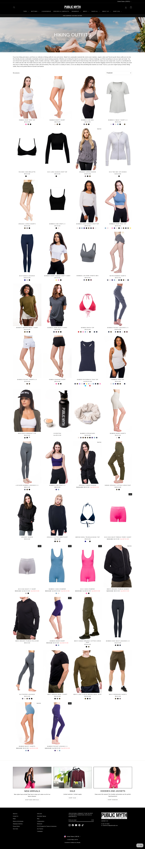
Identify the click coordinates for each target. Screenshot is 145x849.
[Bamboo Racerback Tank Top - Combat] (77, 384)
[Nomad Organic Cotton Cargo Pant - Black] (119, 489)
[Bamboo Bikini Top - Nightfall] (97, 332)
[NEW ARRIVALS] (32, 777)
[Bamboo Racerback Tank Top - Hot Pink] (100, 384)
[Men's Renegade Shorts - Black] (118, 698)
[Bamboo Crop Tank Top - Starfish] (121, 228)
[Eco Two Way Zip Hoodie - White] (117, 176)
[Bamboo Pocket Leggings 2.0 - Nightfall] (120, 332)
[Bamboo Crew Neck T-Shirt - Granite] (54, 332)
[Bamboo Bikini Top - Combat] (81, 332)
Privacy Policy (16, 826)
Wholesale (39, 823)
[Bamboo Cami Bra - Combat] (86, 124)
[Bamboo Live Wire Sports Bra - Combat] (86, 280)
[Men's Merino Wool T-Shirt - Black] (55, 698)
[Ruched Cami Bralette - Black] (26, 176)
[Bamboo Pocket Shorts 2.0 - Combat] (29, 384)
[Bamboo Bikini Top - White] (92, 332)
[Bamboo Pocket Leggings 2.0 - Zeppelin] (115, 332)
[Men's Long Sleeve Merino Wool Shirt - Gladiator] (85, 698)
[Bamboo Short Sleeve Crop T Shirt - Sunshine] (56, 280)
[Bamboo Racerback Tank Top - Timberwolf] (91, 384)
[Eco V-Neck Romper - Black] (89, 593)
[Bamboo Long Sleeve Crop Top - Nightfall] (91, 228)
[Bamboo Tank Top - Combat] (120, 384)
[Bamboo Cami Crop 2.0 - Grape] (56, 489)
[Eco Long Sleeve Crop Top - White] (58, 176)
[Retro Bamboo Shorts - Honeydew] (117, 280)
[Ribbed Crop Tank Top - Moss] (28, 124)
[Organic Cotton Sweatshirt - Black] (55, 541)
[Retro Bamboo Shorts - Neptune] (114, 280)
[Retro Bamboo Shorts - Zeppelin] (107, 280)
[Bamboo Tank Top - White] (122, 384)
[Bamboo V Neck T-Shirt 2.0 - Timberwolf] (111, 124)
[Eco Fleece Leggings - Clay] (27, 280)
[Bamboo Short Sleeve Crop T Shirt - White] (54, 280)
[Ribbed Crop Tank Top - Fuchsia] (26, 124)
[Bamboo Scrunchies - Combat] (83, 437)
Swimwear (75, 11)
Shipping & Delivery (18, 823)
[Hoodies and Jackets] (113, 777)
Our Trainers (40, 828)
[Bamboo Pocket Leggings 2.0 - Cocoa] (124, 332)
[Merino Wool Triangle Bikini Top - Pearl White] (87, 541)
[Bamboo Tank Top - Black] (118, 384)
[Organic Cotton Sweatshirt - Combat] (57, 541)
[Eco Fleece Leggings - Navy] (25, 280)
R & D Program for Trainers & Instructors (46, 826)
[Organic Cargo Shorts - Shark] (27, 228)
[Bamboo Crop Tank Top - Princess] (107, 228)
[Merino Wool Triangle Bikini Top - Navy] (85, 541)
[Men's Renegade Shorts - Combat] (115, 698)
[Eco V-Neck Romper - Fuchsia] (86, 593)
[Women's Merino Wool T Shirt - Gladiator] (25, 332)
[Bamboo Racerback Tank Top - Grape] (84, 384)
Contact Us (15, 816)
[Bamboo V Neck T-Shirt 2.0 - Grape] (113, 124)
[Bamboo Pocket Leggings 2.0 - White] (113, 332)
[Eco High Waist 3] (26, 593)
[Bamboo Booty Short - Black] (59, 124)
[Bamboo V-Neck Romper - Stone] (58, 593)
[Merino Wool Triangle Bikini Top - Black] (90, 541)
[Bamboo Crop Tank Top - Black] (119, 228)
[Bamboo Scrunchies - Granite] (97, 437)
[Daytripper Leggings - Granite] (29, 698)
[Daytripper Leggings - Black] (31, 698)
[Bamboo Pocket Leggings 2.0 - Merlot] (127, 332)
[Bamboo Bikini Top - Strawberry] (78, 332)
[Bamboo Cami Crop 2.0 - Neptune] (58, 489)
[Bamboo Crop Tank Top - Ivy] (128, 228)
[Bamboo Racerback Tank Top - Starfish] (89, 384)
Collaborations (40, 821)
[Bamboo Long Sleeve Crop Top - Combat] (89, 228)
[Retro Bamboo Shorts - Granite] (128, 280)
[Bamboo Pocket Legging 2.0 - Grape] (55, 750)
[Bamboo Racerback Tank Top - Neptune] (93, 384)
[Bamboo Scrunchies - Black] (90, 437)
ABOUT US (105, 11)
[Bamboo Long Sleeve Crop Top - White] (98, 228)
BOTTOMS (34, 11)
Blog (38, 818)
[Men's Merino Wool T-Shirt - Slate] (57, 698)
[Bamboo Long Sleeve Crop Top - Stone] (77, 228)
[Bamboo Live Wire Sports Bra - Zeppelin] (84, 280)
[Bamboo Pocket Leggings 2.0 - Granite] (109, 332)
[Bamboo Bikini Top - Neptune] (85, 332)
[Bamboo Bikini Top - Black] (90, 332)
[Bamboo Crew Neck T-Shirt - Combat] (58, 332)
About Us (15, 813)
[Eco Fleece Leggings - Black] (29, 280)
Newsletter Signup (41, 816)
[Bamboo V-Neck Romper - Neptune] (56, 593)
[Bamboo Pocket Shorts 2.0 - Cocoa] (27, 384)
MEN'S (85, 11)
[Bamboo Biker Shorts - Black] (119, 437)
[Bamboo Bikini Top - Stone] (87, 332)
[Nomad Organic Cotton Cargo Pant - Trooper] (117, 489)
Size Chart (15, 828)
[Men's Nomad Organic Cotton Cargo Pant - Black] (86, 647)
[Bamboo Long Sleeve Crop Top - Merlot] (93, 228)
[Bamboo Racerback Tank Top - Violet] (79, 384)
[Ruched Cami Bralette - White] (28, 176)
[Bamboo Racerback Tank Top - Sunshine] (86, 384)
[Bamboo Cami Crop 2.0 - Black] (56, 228)
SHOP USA (116, 11)
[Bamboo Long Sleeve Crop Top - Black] (86, 228)
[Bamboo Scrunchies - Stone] (78, 437)
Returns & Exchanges (18, 821)
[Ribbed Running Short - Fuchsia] (56, 384)
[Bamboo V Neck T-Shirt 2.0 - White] (122, 124)
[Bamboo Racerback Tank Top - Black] (98, 384)
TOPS (25, 11)
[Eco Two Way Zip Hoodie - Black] (119, 176)
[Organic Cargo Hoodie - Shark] (85, 176)
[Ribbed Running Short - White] (54, 384)
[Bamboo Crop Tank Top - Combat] (123, 228)
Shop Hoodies (113, 799)
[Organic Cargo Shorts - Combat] (25, 228)
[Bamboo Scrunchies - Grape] (92, 437)
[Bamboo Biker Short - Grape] (56, 645)
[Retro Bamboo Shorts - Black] (121, 280)
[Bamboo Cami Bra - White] (91, 124)
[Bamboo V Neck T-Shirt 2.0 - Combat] (124, 124)
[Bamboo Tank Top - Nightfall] (124, 384)
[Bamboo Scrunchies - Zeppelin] (81, 437)
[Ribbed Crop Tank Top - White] (24, 124)
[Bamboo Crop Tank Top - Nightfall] (126, 228)
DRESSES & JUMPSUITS (61, 11)
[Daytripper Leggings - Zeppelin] (22, 698)
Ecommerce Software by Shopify (72, 842)
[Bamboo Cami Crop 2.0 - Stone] (58, 228)
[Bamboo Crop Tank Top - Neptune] (105, 228)
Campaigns (40, 831)
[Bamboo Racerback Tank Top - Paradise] (85, 386)
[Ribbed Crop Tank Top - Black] (30, 124)
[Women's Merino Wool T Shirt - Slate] (27, 332)
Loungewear (46, 11)
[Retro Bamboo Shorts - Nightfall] (119, 280)
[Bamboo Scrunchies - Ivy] (87, 437)
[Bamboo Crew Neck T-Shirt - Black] (61, 332)
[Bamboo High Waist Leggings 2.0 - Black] (118, 645)
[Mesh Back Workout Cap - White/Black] (29, 437)
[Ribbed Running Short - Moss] (58, 384)
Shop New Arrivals (32, 799)
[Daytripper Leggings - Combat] (27, 698)
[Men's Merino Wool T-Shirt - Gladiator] (59, 698)
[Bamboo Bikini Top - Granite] (94, 332)
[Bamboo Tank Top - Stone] (111, 384)
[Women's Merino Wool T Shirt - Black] (29, 332)
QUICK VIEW (27, 116)
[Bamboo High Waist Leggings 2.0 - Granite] (120, 645)
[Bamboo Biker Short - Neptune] (58, 645)
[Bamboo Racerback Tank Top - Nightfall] (95, 384)
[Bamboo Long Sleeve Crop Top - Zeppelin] (79, 228)
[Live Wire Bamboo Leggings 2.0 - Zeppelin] (25, 489)
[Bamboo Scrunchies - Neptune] (94, 437)
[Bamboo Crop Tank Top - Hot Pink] (112, 228)
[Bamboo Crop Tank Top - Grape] (114, 228)
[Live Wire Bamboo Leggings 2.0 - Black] (29, 489)
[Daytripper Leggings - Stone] (25, 698)
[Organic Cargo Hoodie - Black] (87, 176)
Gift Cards (39, 813)
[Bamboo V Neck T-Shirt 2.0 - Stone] (115, 124)
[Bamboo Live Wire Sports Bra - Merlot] (91, 280)
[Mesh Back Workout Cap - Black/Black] (27, 437)
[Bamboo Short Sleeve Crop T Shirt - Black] (61, 280)
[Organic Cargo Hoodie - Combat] (90, 176)
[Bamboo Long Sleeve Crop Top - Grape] (84, 228)
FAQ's (14, 818)
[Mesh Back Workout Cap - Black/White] (25, 437)
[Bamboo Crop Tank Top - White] (110, 228)
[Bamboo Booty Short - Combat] (57, 124)
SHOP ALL (94, 11)
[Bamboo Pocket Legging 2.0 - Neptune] (59, 750)
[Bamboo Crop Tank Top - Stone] (117, 228)
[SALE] (72, 777)
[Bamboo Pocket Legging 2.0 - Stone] (57, 750)
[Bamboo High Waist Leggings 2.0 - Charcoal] (115, 645)
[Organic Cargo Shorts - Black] (29, 228)
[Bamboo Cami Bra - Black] (89, 124)
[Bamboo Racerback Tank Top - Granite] (75, 384)
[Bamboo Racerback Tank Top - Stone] (82, 384)
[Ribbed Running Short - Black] (61, 384)
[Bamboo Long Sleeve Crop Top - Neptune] (82, 228)
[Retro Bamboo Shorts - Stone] (110, 280)
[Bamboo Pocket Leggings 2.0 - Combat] (111, 332)
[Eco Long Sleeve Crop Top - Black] (56, 176)
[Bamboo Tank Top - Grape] (115, 384)
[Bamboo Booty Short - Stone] (55, 124)
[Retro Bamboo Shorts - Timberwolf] (126, 280)
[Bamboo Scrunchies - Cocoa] (85, 437)
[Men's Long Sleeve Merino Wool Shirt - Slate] (90, 698)
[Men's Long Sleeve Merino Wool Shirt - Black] (87, 698)
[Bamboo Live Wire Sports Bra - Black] (89, 280)
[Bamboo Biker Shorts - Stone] (117, 437)
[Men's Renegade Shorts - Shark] (120, 698)
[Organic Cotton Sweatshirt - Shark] (59, 541)
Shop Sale (72, 798)
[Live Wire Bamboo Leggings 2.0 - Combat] (27, 489)
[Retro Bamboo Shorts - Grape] (112, 280)
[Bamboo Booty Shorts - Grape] (28, 750)
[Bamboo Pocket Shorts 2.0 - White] (25, 384)
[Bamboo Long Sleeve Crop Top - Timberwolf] (95, 228)
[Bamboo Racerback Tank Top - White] (87, 386)
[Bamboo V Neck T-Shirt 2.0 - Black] (120, 124)
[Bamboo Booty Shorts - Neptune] (26, 750)
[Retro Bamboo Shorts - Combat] (123, 280)
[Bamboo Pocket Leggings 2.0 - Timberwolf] (122, 332)
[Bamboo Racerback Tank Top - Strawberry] (90, 386)
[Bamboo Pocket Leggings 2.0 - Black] (118, 332)
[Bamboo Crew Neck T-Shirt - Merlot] (56, 332)
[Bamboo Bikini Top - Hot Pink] (83, 332)
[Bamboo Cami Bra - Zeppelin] (84, 124)
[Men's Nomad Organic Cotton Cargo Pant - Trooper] (89, 647)
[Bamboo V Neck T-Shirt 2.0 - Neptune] (118, 124)
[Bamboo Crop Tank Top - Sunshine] (130, 228)
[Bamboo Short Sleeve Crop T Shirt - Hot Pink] (58, 280)
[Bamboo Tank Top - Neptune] (113, 384)
